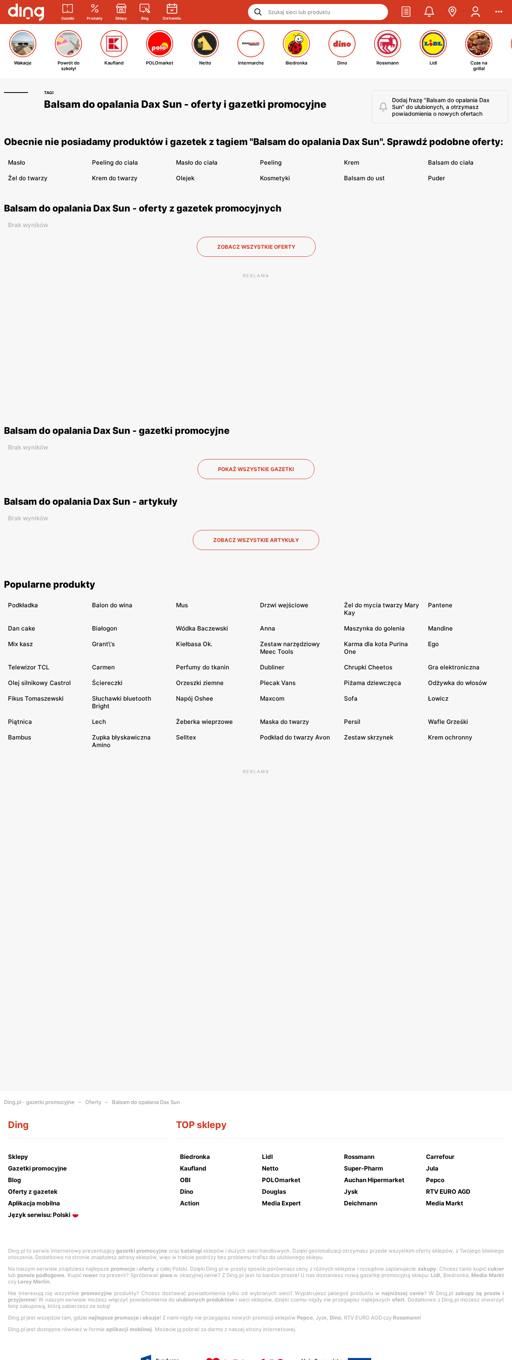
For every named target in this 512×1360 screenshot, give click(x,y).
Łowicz (438, 698)
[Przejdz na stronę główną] (26, 12)
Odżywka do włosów (457, 683)
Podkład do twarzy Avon (295, 737)
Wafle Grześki (448, 721)
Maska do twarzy (284, 721)
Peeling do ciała (115, 162)
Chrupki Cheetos (368, 667)
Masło (16, 162)
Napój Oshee (194, 698)
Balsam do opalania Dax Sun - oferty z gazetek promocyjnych (143, 208)
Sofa (351, 698)
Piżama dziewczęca (372, 683)
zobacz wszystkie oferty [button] (256, 247)
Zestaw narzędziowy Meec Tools (290, 647)
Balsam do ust (364, 178)
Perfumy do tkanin (202, 667)
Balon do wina (112, 605)
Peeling (271, 162)
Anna (267, 628)
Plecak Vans (278, 683)
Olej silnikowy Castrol (39, 683)
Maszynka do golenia (374, 628)
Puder (436, 178)
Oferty (93, 1102)
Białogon (104, 628)
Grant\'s (103, 644)
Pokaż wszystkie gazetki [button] (256, 469)
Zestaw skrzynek (368, 737)
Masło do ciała (197, 162)
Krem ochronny (450, 737)
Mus (182, 605)
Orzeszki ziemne (200, 683)
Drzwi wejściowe (284, 605)
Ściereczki (107, 683)
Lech (99, 721)
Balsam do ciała (451, 162)
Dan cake (21, 628)
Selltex (186, 737)
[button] (406, 12)
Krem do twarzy (115, 178)
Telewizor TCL (28, 667)
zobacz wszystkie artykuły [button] (256, 540)
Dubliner (272, 667)
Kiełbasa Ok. (194, 644)
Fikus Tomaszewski (36, 698)
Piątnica (20, 721)
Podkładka (23, 605)
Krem (351, 162)
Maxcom (272, 698)
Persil (352, 721)
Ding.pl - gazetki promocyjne (39, 1102)
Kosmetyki (275, 178)
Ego (433, 644)
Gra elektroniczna (454, 667)
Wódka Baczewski (202, 628)
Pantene (440, 605)
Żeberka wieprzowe (204, 721)
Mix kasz (20, 644)
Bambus (19, 737)
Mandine (440, 628)
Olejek (185, 178)
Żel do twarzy (28, 178)
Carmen (103, 667)
